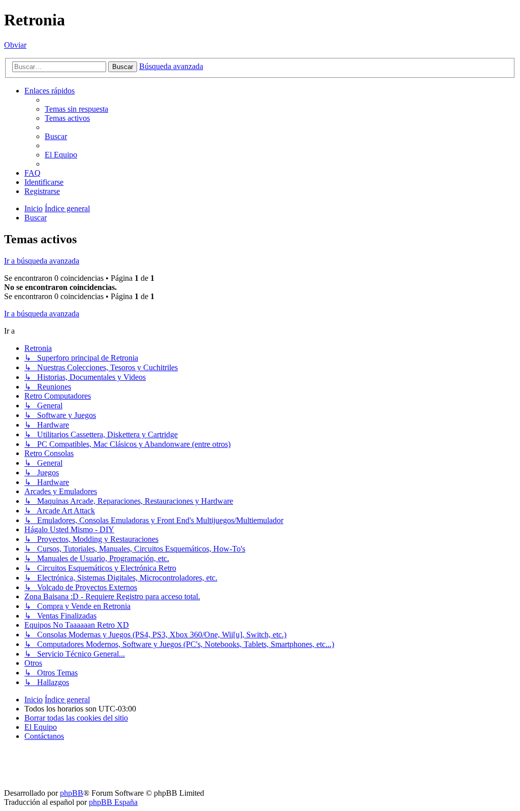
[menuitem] (76, 109)
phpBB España (113, 802)
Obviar (15, 45)
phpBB (71, 793)
